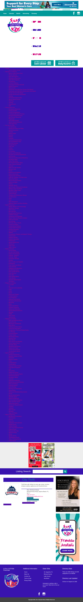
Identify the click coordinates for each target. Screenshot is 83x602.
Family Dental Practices (15, 226)
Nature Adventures (13, 174)
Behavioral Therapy (14, 208)
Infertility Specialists (14, 229)
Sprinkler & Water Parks (15, 190)
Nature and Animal (13, 305)
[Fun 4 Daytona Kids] (15, 25)
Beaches (11, 135)
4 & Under (11, 284)
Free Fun (11, 149)
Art (9, 286)
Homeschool (12, 81)
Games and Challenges (15, 153)
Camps (7, 68)
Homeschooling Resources (15, 115)
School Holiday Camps (14, 70)
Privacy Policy (27, 580)
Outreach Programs (14, 307)
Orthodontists (12, 236)
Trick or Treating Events (15, 439)
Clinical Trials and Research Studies (18, 218)
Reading (11, 96)
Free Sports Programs (14, 367)
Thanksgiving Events (14, 437)
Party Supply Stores (14, 276)
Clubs (10, 289)
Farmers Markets (13, 333)
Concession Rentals (14, 258)
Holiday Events (12, 424)
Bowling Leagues (13, 359)
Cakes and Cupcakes (14, 253)
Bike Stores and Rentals (15, 323)
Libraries (11, 166)
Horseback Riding (13, 377)
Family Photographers (14, 112)
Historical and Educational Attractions (18, 158)
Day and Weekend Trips (15, 141)
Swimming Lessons (14, 403)
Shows (10, 434)
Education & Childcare (11, 71)
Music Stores (12, 340)
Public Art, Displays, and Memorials (18, 177)
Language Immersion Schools (16, 84)
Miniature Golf (12, 169)
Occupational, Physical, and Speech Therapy (20, 234)
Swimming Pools (13, 192)
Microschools (12, 88)
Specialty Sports (13, 397)
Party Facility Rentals (14, 271)
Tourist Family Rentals (14, 349)
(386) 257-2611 (31, 495)
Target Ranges (12, 193)
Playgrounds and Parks (15, 175)
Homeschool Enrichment (15, 301)
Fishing (10, 148)
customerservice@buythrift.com (35, 496)
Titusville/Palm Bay (47, 10)
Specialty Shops (13, 344)
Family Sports (12, 364)
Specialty (11, 312)
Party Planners (12, 273)
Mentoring (11, 302)
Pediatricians (12, 240)
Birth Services (12, 211)
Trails (10, 200)
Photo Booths (12, 278)
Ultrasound (11, 244)
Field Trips (11, 146)
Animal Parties (12, 250)
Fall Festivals (12, 418)
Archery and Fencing (14, 354)
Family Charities (13, 110)
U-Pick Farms (12, 440)
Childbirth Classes (13, 214)
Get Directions (31, 503)
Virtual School (12, 104)
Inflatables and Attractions (15, 268)
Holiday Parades (13, 426)
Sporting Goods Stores (14, 346)
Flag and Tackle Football (15, 366)
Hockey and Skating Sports (16, 374)
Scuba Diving (12, 390)
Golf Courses (12, 156)
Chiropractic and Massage (15, 216)
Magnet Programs (13, 86)
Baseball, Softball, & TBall (15, 356)
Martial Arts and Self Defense (16, 382)
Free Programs (12, 297)
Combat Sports (12, 362)
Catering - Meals (13, 257)
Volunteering (12, 317)
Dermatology (12, 221)
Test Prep (11, 101)
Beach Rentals (12, 322)
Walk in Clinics (12, 247)
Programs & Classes (10, 283)
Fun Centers (12, 151)
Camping (11, 138)
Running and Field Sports (15, 388)
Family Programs (13, 296)
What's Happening (10, 414)
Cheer (10, 361)
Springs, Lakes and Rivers (15, 188)
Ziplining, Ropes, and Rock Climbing (18, 203)
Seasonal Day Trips (14, 431)
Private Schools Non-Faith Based (17, 94)
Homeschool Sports (14, 375)
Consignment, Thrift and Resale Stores (19, 330)
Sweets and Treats (13, 348)
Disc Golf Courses (13, 143)
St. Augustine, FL (48, 572)
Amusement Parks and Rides (16, 128)
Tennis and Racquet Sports (16, 405)
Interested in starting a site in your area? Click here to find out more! (51, 584)
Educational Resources (15, 78)
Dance (10, 292)
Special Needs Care (14, 242)
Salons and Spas (13, 182)
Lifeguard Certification (14, 380)
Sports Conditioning (14, 398)
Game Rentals (12, 266)
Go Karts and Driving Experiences (17, 154)
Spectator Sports (13, 185)
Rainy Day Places (13, 179)
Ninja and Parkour (13, 384)
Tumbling (11, 406)
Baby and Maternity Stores (15, 320)
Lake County (47, 576)
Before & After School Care (16, 73)
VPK (10, 106)
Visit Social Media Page (33, 499)
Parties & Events (9, 249)
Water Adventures (13, 201)
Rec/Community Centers (15, 180)
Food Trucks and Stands (15, 265)
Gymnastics (12, 371)
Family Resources (10, 107)
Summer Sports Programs (15, 400)
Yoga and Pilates (13, 413)
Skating (10, 184)
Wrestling (11, 411)
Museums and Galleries (15, 172)
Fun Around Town (10, 125)
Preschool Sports (13, 385)
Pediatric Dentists (13, 237)
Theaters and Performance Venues (18, 195)
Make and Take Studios (15, 167)
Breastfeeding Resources (15, 213)
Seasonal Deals (13, 432)
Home (5, 13)
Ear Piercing (12, 331)
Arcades (11, 132)
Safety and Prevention (14, 309)
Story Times (12, 315)
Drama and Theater (14, 294)
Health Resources (10, 205)
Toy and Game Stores (14, 351)
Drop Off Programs (13, 76)
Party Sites (11, 275)
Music (10, 304)
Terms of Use (27, 578)
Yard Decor (11, 281)
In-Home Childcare (13, 83)
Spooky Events (12, 436)
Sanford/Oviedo (66, 10)
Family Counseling (13, 224)
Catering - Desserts (14, 255)
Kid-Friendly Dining (13, 336)
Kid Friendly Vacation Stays (16, 162)
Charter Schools (13, 75)
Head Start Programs (14, 80)
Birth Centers (12, 210)
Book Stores (12, 325)
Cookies (11, 260)
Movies (10, 171)
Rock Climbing (12, 387)
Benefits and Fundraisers (15, 416)
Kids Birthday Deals (14, 270)
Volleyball (11, 408)
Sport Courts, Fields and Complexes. (18, 187)
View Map (24, 503)
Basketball (11, 358)
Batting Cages (12, 133)
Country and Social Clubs (15, 140)
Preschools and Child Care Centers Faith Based (21, 89)
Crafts (10, 291)
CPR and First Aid (13, 219)
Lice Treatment (12, 231)
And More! (46, 578)
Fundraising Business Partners (16, 114)
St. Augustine (26, 10)
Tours (10, 198)
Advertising (26, 13)
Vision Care (12, 245)
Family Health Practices (15, 227)
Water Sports (12, 410)
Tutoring (11, 102)
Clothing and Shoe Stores (15, 327)
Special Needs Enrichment (15, 310)
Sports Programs (9, 353)
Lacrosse (11, 379)
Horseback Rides (13, 159)
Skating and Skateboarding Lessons (18, 392)
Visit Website (30, 498)
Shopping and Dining (10, 318)
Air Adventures (12, 127)
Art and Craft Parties (14, 252)
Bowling (11, 136)
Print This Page (7, 504)
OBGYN (11, 232)
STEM (10, 314)
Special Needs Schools (14, 99)
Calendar (11, 13)
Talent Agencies (13, 123)
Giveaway (34, 13)
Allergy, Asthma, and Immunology (17, 206)
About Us (26, 574)
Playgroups (11, 119)
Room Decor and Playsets (15, 341)
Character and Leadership (15, 288)
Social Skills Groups (14, 120)
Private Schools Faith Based (16, 93)
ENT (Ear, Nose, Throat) (15, 223)
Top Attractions (12, 197)
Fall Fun (11, 419)
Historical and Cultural (14, 299)
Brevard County (48, 574)
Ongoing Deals (12, 429)
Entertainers (12, 263)
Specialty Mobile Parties (15, 279)
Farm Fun (11, 421)
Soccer (10, 393)
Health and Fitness (13, 372)
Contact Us (27, 576)
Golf (10, 369)
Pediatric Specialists (14, 239)
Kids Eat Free (12, 338)
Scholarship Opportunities (15, 97)
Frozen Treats (12, 335)
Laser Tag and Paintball (15, 164)
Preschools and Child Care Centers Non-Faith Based (22, 91)
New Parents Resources (15, 117)
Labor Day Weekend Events (16, 427)
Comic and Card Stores (15, 328)
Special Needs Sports (14, 395)
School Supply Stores (14, 343)
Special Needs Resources (15, 122)
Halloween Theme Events (15, 423)
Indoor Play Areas (13, 161)
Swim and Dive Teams (14, 401)
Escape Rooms (12, 145)
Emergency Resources (14, 109)
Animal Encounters (13, 130)
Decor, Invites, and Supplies (16, 262)
